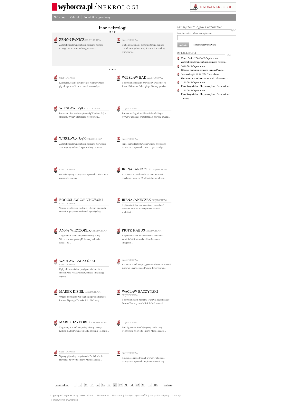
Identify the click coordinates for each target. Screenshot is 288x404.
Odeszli (75, 17)
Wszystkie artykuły (159, 395)
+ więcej (185, 98)
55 (98, 384)
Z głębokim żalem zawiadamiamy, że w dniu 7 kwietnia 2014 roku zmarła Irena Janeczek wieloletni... (143, 208)
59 (120, 384)
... (80, 384)
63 (143, 384)
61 (132, 384)
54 (92, 384)
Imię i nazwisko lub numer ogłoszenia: (195, 33)
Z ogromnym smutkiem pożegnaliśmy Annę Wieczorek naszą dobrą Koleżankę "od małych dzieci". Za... (80, 239)
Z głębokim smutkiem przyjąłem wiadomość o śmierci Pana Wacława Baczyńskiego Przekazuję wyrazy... (81, 272)
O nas (90, 395)
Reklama (117, 395)
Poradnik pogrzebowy (97, 17)
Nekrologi (60, 17)
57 (109, 384)
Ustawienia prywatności (65, 400)
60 (126, 384)
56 (103, 384)
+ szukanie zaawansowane (204, 44)
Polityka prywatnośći (136, 395)
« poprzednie (62, 384)
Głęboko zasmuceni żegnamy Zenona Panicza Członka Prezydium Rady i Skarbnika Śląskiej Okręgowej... (143, 48)
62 (137, 384)
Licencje (176, 395)
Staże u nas (103, 395)
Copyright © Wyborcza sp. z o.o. (67, 395)
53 (86, 384)
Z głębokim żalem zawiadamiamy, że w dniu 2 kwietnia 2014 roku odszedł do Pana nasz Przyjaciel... (143, 239)
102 (156, 384)
